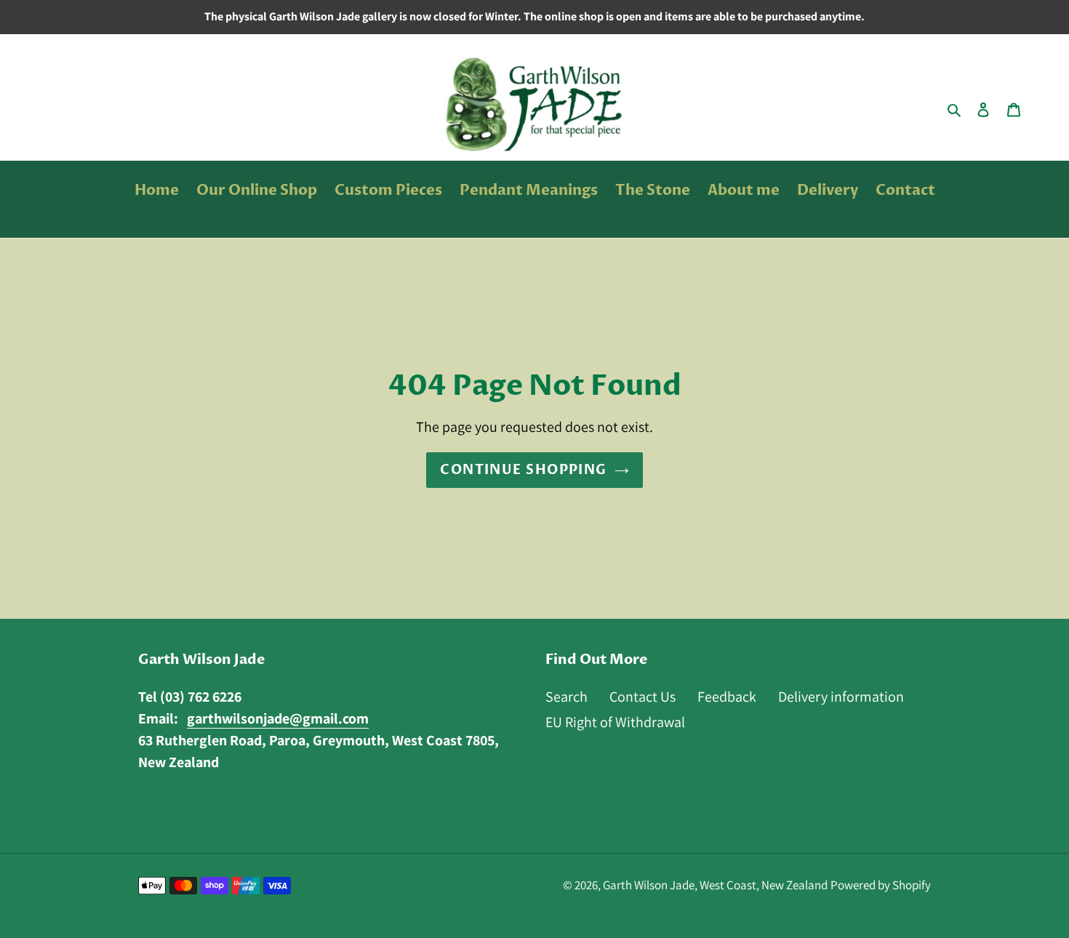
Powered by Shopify (880, 885)
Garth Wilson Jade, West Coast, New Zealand (715, 885)
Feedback (726, 696)
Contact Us (642, 696)
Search (566, 696)
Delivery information (841, 696)
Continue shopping (523, 470)
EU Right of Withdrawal (615, 722)
